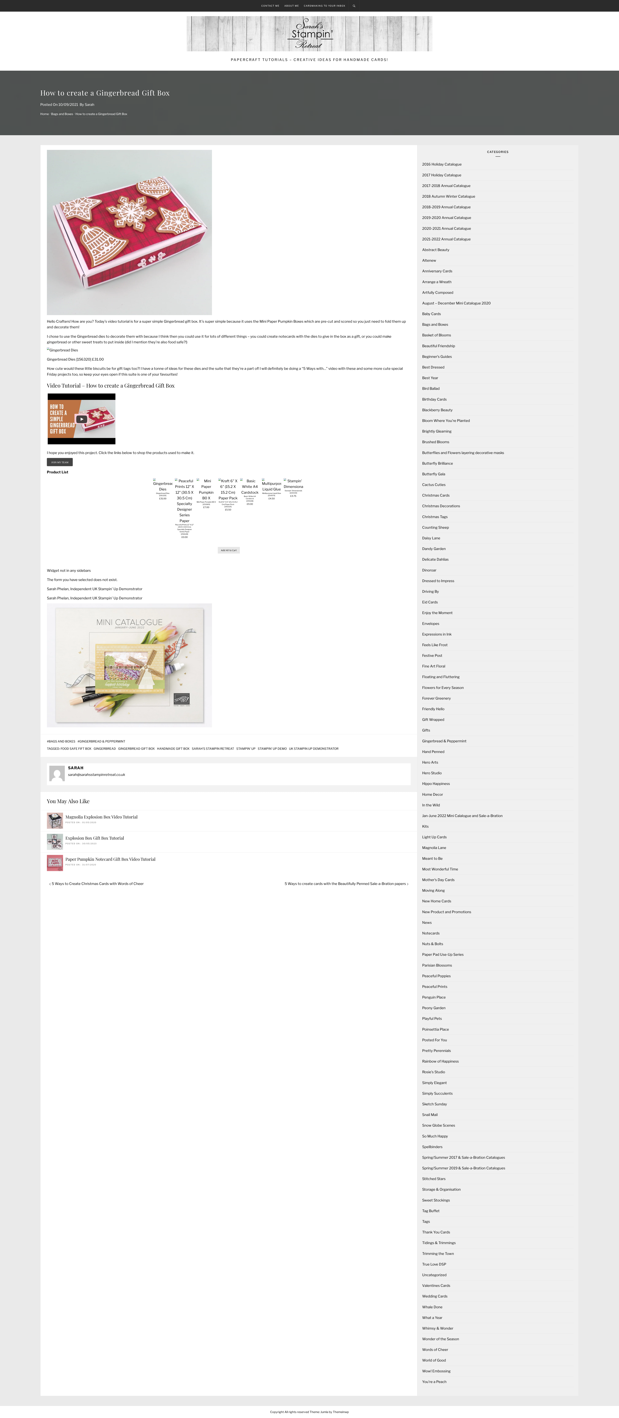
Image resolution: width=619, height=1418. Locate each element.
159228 (250, 501)
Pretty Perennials (436, 1051)
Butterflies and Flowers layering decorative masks (463, 453)
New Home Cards (436, 901)
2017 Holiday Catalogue (441, 175)
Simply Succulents (437, 1093)
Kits (425, 826)
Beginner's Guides (437, 356)
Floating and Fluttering (441, 677)
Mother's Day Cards (438, 880)
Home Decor (432, 794)
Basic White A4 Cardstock (250, 497)
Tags (426, 1221)
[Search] (354, 6)
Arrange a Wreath (437, 282)
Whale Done (432, 1307)
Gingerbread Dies (61, 359)
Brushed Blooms (435, 442)
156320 (83, 359)
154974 (271, 496)
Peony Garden (434, 1008)
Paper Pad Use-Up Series (443, 954)
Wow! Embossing (436, 1371)
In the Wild (431, 805)
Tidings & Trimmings (439, 1243)
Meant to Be (432, 858)
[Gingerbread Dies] (162, 489)
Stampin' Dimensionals (293, 491)
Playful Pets (432, 1018)
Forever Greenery (436, 698)
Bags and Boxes (62, 741)
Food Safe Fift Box (76, 749)
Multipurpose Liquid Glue (271, 493)
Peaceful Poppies (436, 976)
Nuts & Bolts (432, 944)
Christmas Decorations (441, 506)
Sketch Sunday (434, 1104)
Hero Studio (432, 773)
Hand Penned (433, 752)
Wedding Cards (434, 1296)
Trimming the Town (438, 1253)
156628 (184, 534)
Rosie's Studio (433, 1072)
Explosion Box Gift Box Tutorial (94, 838)
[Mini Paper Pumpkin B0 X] (206, 498)
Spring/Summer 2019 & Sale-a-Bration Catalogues (463, 1168)
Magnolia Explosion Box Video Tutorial (101, 817)
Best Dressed (433, 367)
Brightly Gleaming (437, 431)
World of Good (434, 1360)
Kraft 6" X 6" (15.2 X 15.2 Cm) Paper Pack (228, 503)
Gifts (426, 730)
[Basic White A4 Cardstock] (250, 492)
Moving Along (433, 890)
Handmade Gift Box (173, 749)
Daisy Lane (431, 538)
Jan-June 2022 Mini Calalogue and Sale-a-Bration (462, 816)
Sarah (89, 104)
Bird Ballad (431, 388)
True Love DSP (434, 1264)
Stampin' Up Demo (272, 749)
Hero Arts (430, 762)
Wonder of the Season (440, 1339)
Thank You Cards (436, 1232)
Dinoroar (429, 570)
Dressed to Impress (438, 581)
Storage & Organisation (441, 1189)
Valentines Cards (436, 1285)
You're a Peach (434, 1382)
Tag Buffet (431, 1211)
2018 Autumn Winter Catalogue (448, 196)
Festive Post (432, 655)
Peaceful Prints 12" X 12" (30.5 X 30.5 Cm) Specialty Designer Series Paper (184, 528)
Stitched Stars (434, 1179)
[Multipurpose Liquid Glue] (271, 489)
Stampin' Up (245, 749)
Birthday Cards (434, 399)
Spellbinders (432, 1147)
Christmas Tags (435, 517)
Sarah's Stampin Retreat (213, 749)
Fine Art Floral (433, 666)
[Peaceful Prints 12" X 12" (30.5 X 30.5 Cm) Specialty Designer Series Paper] (184, 521)
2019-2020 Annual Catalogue (446, 218)
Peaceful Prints (434, 986)
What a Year (432, 1318)
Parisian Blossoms (437, 965)
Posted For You (434, 1040)
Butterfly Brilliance (437, 463)
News (427, 922)
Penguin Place (434, 997)
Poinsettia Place (435, 1029)
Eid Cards (430, 602)
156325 (228, 507)
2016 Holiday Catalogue (442, 164)
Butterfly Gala (433, 474)
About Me (291, 5)
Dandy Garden (434, 549)
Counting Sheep (435, 527)
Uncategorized (434, 1275)
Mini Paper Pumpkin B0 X (206, 502)
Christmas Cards (436, 495)
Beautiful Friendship (438, 346)
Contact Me (270, 5)
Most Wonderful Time (440, 869)
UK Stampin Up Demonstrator (314, 749)
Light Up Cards (434, 837)
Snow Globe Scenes (438, 1125)
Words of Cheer (435, 1349)
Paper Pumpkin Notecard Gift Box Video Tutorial (110, 859)
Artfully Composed (437, 292)
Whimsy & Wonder (437, 1328)
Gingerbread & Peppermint (102, 741)
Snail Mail (430, 1115)
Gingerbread (105, 749)
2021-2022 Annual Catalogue (446, 239)
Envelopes (430, 623)
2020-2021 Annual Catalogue (446, 228)
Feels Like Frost (435, 645)
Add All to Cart (229, 550)
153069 (206, 504)
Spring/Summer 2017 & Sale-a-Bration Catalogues (463, 1157)
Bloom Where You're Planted (446, 421)
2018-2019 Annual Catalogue (446, 207)
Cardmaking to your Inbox (324, 5)
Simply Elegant (434, 1083)
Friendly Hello (433, 709)
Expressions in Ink (437, 634)
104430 (293, 493)
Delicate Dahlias (435, 559)
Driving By (430, 591)
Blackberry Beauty (437, 410)
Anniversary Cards (437, 271)
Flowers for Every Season (443, 688)
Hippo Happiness (436, 784)
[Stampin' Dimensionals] (293, 486)
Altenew (429, 260)
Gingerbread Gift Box (136, 749)
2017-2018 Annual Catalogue (446, 186)
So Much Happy (435, 1136)
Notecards (431, 933)
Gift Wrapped (433, 719)
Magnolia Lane (434, 848)
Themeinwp (341, 1412)
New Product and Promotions (446, 912)
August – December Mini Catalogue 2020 (456, 303)
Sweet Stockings (436, 1200)
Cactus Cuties (434, 485)
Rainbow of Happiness (440, 1061)
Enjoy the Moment (437, 613)
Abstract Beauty (435, 250)
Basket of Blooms (436, 335)
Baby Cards (431, 314)
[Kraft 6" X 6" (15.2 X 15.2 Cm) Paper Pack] (228, 498)
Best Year (430, 378)
